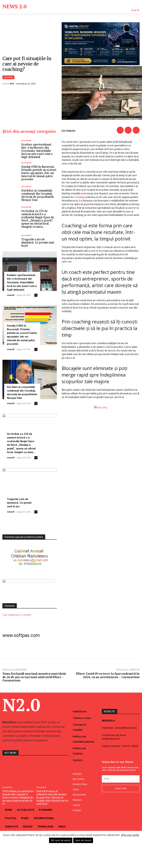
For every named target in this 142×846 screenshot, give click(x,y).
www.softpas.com (21, 635)
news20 (10, 295)
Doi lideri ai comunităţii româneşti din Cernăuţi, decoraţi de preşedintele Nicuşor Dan (37, 195)
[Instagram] (110, 799)
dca (12, 84)
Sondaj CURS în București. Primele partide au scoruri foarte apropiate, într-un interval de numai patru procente (38, 173)
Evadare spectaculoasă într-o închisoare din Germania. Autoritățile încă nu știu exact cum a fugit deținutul (36, 151)
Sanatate (8, 77)
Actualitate (26, 140)
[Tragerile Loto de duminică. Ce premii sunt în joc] (10, 241)
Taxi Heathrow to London (16, 614)
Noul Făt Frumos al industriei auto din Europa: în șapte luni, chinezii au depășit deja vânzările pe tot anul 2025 (52, 798)
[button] (135, 10)
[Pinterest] (136, 130)
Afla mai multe (130, 835)
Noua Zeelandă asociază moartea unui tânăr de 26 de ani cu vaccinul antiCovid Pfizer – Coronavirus (34, 677)
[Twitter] (128, 130)
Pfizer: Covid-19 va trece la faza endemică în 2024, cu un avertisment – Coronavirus (108, 675)
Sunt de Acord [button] (83, 840)
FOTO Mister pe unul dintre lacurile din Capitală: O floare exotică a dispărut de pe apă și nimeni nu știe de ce (18, 798)
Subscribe (121, 788)
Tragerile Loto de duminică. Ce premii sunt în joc (37, 242)
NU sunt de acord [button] (60, 840)
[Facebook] (120, 130)
